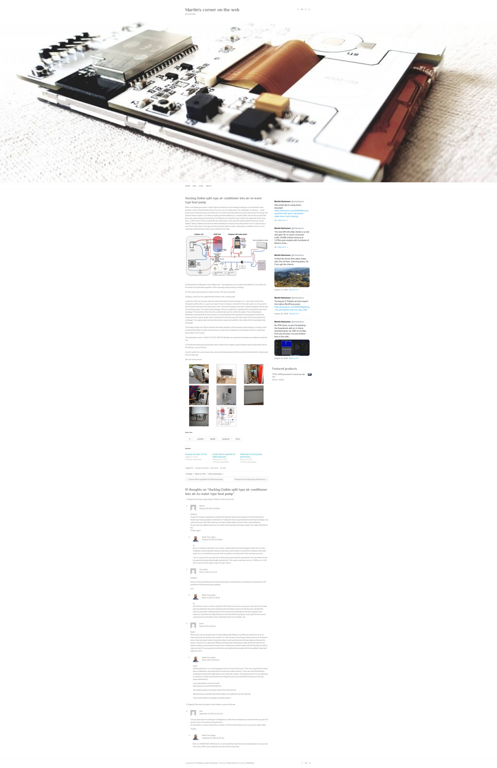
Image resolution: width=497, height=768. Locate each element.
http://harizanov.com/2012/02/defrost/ (207, 686)
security (223, 468)
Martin (190, 474)
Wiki (194, 186)
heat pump (214, 468)
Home (187, 186)
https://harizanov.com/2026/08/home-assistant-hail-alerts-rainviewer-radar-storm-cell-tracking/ (291, 213)
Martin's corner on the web (212, 9)
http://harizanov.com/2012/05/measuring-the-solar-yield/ (233, 614)
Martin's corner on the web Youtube (302, 10)
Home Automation (215, 474)
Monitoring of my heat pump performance (251, 479)
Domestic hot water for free (196, 454)
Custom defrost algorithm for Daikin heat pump (204, 479)
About (209, 186)
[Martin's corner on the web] (248, 23)
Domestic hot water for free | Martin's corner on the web (215, 704)
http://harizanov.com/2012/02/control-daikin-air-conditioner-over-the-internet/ (222, 694)
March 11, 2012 (200, 474)
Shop (201, 186)
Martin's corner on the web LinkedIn (306, 10)
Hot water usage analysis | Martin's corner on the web (214, 499)
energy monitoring (201, 468)
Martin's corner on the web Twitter (298, 10)
